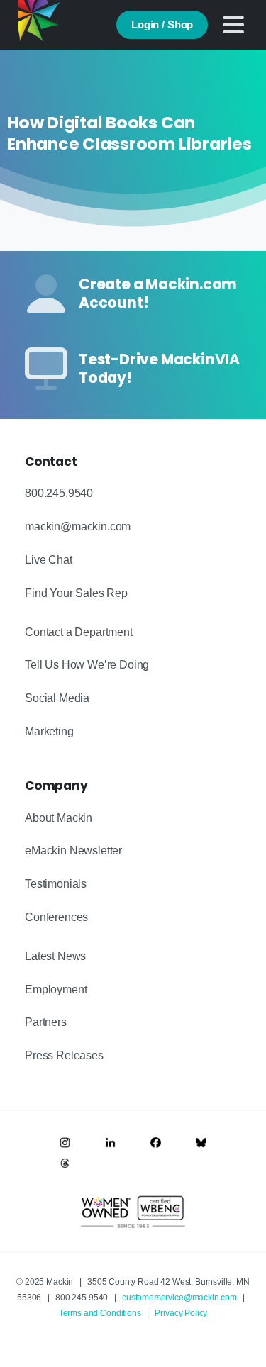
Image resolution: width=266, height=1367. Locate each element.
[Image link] (65, 1142)
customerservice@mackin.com (179, 1297)
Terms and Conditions (100, 1313)
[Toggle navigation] (233, 25)
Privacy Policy (181, 1313)
